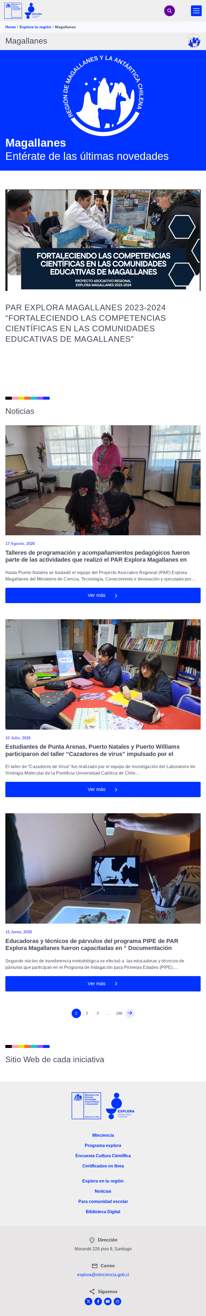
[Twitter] (88, 1301)
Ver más (96, 595)
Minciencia (103, 1135)
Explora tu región (35, 27)
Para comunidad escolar (103, 1201)
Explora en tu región (103, 1181)
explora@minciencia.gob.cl (103, 1274)
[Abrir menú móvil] (196, 10)
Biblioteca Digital (103, 1211)
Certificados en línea (103, 1166)
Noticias (103, 1191)
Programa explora (103, 1145)
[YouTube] (108, 1301)
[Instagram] (117, 1301)
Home (10, 27)
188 (119, 1013)
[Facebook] (98, 1301)
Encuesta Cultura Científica (103, 1155)
